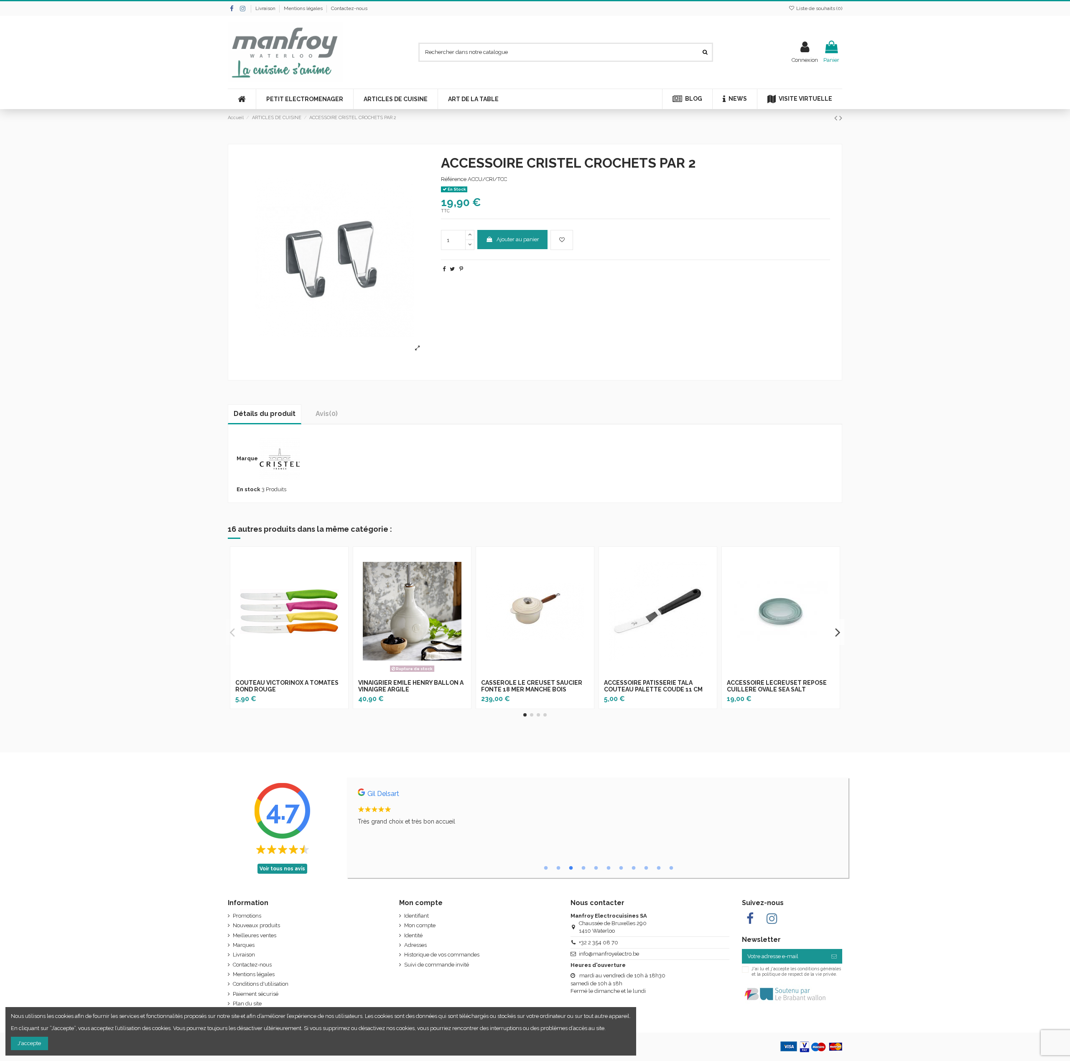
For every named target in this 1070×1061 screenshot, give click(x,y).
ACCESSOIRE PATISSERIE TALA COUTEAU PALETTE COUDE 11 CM (653, 686)
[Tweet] (452, 269)
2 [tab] (558, 868)
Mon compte (420, 925)
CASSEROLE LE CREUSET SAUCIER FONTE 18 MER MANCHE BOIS (531, 686)
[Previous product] (836, 118)
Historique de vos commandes (441, 954)
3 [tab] (571, 868)
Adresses (415, 945)
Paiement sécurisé (255, 994)
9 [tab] (646, 868)
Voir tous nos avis (282, 869)
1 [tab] (546, 868)
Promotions (247, 916)
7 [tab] (621, 868)
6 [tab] (608, 868)
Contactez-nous (349, 8)
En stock (248, 489)
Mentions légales (304, 8)
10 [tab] (659, 868)
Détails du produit (265, 414)
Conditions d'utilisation (260, 984)
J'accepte (29, 1043)
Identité (413, 935)
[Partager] (444, 269)
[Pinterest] (461, 269)
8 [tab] (633, 868)
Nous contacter (597, 903)
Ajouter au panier (518, 239)
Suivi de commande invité (436, 965)
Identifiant (416, 916)
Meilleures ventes (254, 935)
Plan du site (247, 1003)
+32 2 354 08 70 (598, 942)
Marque (247, 458)
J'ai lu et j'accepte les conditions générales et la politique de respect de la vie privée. (796, 971)
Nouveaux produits (256, 925)
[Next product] (840, 118)
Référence (453, 179)
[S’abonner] (834, 956)
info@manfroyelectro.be (609, 954)
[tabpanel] (598, 809)
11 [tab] (671, 868)
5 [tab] (596, 868)
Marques (244, 945)
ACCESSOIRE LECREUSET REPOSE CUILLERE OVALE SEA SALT (777, 686)
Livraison (266, 8)
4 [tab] (583, 868)
